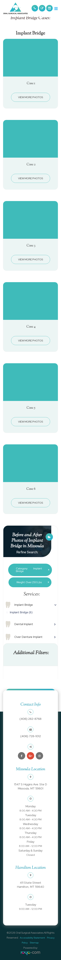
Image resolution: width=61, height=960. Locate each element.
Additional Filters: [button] (31, 652)
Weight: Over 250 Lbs (31, 582)
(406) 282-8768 (30, 719)
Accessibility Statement (32, 937)
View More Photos (30, 97)
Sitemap (34, 942)
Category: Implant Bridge (31, 570)
